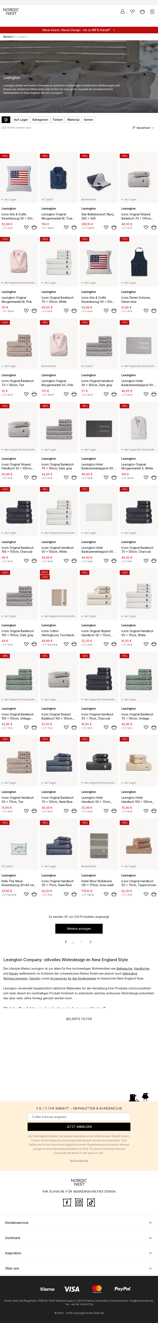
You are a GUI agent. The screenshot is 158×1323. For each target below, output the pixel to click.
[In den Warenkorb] (34, 227)
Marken (8, 36)
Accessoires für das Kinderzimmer (73, 978)
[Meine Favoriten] (132, 11)
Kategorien (40, 119)
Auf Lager (21, 119)
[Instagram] (79, 1202)
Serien (88, 119)
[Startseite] (11, 11)
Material (73, 119)
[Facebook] (67, 1202)
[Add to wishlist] (26, 227)
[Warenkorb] (142, 11)
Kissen (13, 973)
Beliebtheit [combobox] (143, 127)
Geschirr (35, 978)
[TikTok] (91, 1202)
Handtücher (142, 968)
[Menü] (152, 11)
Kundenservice (16, 1222)
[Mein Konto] (123, 11)
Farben (58, 119)
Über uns (12, 1268)
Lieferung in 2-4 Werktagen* (82, 2)
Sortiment (12, 1238)
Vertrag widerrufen (79, 1160)
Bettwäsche (124, 968)
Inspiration (13, 1253)
